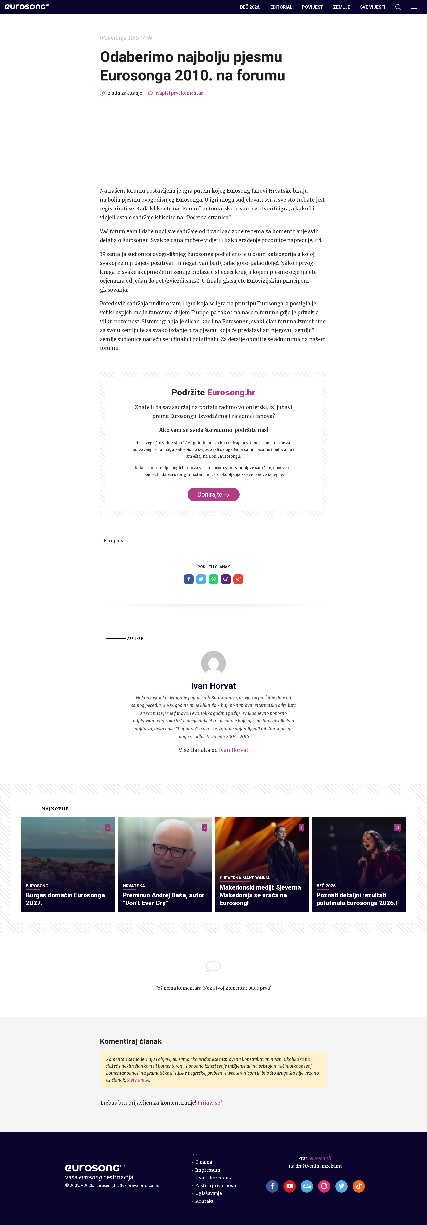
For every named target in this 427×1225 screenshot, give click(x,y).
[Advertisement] (213, 142)
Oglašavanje (208, 1193)
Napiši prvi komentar (179, 93)
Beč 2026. (250, 7)
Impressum (207, 1170)
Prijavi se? (209, 1103)
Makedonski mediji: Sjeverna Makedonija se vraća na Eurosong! (260, 895)
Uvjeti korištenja (213, 1177)
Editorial (281, 7)
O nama (203, 1162)
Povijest (312, 7)
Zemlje (341, 7)
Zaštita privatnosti (215, 1185)
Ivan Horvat (234, 750)
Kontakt (204, 1201)
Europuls (113, 540)
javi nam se (138, 1080)
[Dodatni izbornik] (414, 7)
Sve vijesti (372, 7)
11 (397, 827)
